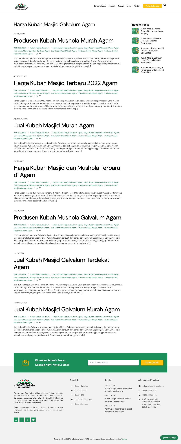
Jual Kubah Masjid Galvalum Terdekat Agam (32, 51)
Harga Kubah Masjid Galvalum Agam (67, 48)
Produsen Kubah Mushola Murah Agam (64, 40)
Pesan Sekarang (152, 6)
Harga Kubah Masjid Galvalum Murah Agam (101, 48)
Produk (112, 6)
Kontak (137, 6)
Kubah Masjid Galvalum (39, 48)
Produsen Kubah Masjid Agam (90, 51)
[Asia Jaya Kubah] (21, 8)
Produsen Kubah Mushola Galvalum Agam (67, 217)
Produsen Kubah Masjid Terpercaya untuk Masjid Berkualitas (152, 70)
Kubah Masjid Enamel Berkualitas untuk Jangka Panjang (152, 31)
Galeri (121, 6)
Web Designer (20, 48)
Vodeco (124, 439)
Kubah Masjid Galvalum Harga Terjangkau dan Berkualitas (151, 60)
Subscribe (152, 362)
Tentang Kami (100, 6)
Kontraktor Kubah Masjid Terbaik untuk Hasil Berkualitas (152, 50)
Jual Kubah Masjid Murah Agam (64, 51)
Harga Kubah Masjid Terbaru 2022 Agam (65, 83)
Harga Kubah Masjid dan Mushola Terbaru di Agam (67, 171)
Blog (129, 6)
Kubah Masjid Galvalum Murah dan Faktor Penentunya (151, 41)
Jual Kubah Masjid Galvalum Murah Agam (67, 309)
